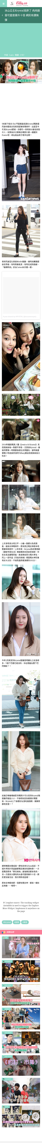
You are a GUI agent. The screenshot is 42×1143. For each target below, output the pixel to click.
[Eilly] (19, 3)
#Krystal (7, 922)
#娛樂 (16, 922)
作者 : (9, 55)
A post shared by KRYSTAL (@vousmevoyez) (19, 316)
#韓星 (25, 922)
